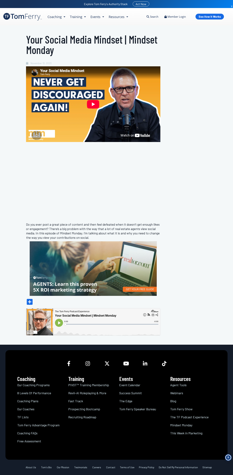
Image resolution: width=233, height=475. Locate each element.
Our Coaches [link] (25, 409)
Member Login (176, 16)
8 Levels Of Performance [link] (34, 393)
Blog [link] (173, 401)
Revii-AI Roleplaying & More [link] (87, 393)
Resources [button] (117, 17)
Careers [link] (96, 467)
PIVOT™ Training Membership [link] (88, 385)
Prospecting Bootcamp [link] (84, 409)
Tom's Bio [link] (46, 467)
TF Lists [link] (23, 417)
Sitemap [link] (207, 467)
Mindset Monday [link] (181, 425)
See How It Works (210, 16)
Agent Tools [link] (178, 385)
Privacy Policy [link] (146, 467)
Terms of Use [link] (127, 467)
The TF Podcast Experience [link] (189, 417)
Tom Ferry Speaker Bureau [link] (137, 409)
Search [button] (153, 16)
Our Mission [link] (63, 467)
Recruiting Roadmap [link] (82, 417)
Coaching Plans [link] (27, 401)
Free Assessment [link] (29, 441)
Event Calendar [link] (129, 385)
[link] (22, 17)
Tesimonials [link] (80, 467)
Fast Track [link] (75, 401)
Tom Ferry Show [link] (181, 409)
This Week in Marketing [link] (186, 433)
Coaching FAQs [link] (27, 433)
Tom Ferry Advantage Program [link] (38, 425)
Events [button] (95, 17)
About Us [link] (31, 467)
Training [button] (76, 17)
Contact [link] (110, 467)
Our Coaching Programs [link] (33, 385)
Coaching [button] (55, 17)
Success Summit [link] (130, 393)
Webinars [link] (176, 393)
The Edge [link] (125, 401)
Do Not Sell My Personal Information (178, 467)
